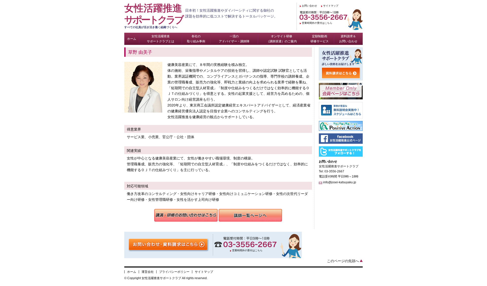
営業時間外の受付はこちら (317, 23)
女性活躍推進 (153, 16)
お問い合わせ (309, 5)
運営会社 (148, 272)
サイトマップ (330, 5)
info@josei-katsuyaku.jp (339, 182)
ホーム (131, 272)
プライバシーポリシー (174, 272)
